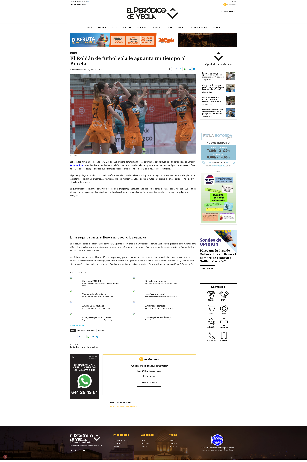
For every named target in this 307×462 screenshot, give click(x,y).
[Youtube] (84, 450)
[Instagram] (79, 450)
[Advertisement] (133, 217)
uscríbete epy (231, 5)
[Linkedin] (190, 69)
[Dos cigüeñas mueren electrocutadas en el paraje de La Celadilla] (230, 112)
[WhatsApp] (185, 69)
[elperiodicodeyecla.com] (218, 56)
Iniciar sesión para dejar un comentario (124, 406)
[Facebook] (176, 69)
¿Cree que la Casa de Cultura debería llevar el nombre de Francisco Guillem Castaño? (218, 256)
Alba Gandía (80, 330)
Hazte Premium (149, 376)
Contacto (234, 1)
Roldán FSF (100, 330)
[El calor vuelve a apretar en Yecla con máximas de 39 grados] (230, 76)
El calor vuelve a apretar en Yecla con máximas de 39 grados (213, 75)
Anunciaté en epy (80, 4)
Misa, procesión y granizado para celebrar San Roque (211, 99)
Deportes (74, 53)
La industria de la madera (84, 347)
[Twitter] (181, 69)
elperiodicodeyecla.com (78, 70)
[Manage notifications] (5, 457)
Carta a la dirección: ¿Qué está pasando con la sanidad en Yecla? (213, 87)
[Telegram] (194, 69)
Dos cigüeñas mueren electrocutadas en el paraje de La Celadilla (212, 112)
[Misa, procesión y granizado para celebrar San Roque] (230, 100)
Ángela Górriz (76, 165)
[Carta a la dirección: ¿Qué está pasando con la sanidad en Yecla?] (230, 88)
